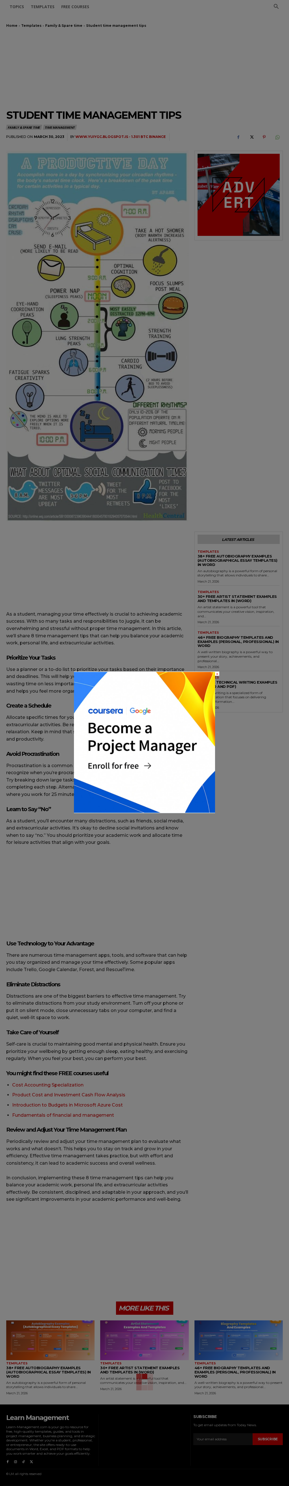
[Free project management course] (144, 811)
